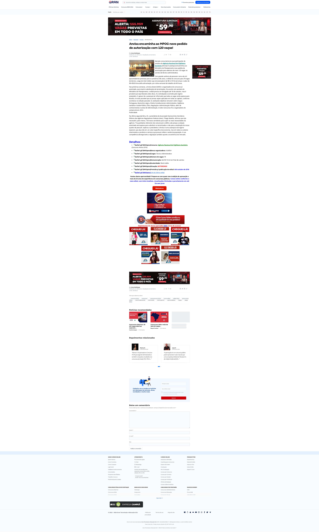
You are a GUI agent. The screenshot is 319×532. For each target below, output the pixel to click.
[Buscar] (124, 2)
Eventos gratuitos (188, 2)
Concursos (139, 7)
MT (173, 12)
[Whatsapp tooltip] (201, 512)
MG (168, 12)
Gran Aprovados (166, 7)
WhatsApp (138, 464)
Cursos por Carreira (166, 474)
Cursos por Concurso (166, 472)
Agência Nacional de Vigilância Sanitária (173, 145)
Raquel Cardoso (154, 328)
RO (194, 12)
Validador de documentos (115, 469)
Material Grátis (191, 462)
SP (207, 12)
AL (143, 12)
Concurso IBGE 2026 (127, 7)
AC (141, 12)
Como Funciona (112, 462)
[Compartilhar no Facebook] (180, 55)
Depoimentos (190, 459)
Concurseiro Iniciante (179, 7)
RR (196, 12)
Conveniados (111, 472)
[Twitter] (207, 512)
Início (130, 39)
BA (151, 12)
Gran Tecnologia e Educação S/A (149, 521)
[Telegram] (210, 512)
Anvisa (141, 39)
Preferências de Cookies (114, 479)
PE (181, 12)
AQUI (165, 226)
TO (209, 12)
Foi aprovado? (141, 476)
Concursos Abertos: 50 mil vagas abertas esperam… (137, 326)
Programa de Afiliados (114, 474)
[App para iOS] (190, 512)
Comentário (132, 410)
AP (149, 12)
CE (154, 12)
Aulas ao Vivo (190, 464)
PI (183, 12)
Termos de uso (159, 512)
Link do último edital (157, 173)
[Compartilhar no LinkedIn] (184, 55)
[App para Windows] (185, 512)
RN (191, 12)
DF (157, 12)
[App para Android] (193, 512)
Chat (137, 462)
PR (186, 12)
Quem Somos (111, 459)
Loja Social (111, 467)
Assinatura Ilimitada (203, 2)
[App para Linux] (187, 512)
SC (202, 12)
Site (130, 442)
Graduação (164, 467)
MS (171, 12)
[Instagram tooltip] (199, 512)
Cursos (147, 7)
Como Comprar (112, 464)
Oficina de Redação (166, 482)
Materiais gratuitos (194, 7)
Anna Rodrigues (135, 53)
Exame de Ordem (165, 464)
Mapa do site (171, 512)
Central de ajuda (140, 459)
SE (204, 12)
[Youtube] (196, 512)
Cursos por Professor (166, 479)
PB (178, 12)
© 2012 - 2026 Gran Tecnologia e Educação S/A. (123, 512)
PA (176, 12)
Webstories (206, 7)
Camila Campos (133, 330)
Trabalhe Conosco (113, 477)
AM (146, 12)
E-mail (131, 436)
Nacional (136, 39)
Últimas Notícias (114, 7)
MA (165, 12)
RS (199, 12)
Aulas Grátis (190, 467)
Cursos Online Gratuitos (167, 484)
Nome (131, 430)
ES (159, 12)
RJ (188, 12)
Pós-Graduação (165, 469)
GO (162, 12)
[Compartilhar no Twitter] (182, 55)
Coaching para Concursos (167, 462)
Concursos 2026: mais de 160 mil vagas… (159, 325)
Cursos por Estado (166, 477)
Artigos (155, 7)
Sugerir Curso (190, 469)
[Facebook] (204, 512)
